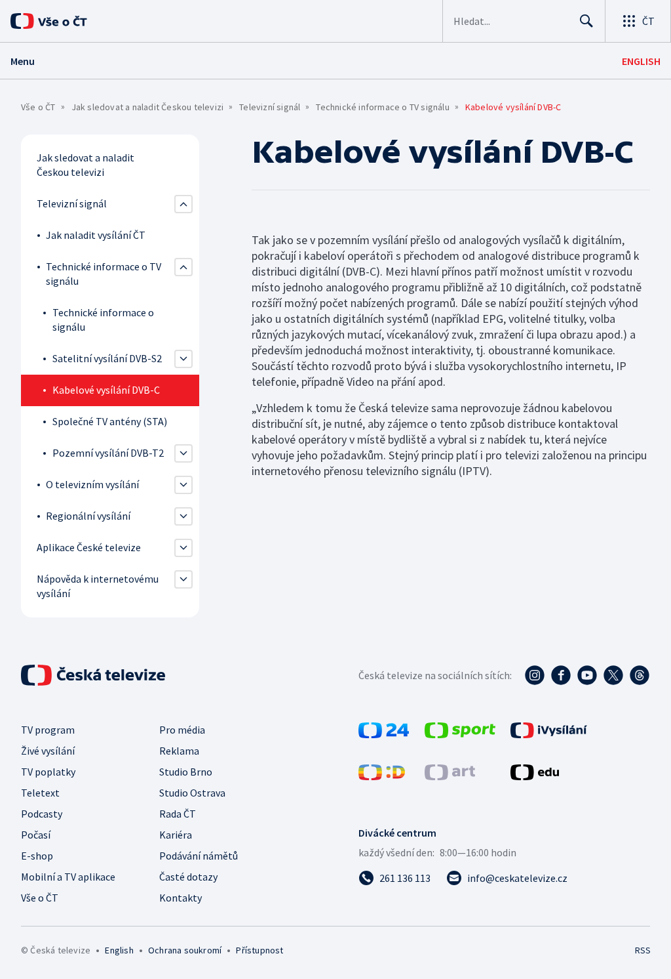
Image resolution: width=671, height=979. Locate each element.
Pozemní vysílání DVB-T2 (108, 452)
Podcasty (41, 813)
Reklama (179, 750)
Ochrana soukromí (184, 950)
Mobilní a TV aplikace (68, 876)
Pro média (182, 729)
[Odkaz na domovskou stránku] (65, 21)
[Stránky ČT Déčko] (381, 775)
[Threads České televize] (639, 675)
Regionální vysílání (88, 515)
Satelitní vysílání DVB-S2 (107, 358)
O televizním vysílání (92, 484)
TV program (48, 729)
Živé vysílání (48, 750)
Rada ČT (177, 813)
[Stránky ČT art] (450, 775)
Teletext (40, 792)
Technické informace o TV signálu (382, 107)
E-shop (37, 855)
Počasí (35, 834)
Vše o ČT (38, 107)
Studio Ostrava (192, 792)
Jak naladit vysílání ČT (95, 234)
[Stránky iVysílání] (548, 733)
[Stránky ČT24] (383, 733)
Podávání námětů (198, 855)
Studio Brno (185, 771)
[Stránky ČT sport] (460, 733)
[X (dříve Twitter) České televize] (613, 675)
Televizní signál (269, 107)
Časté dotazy (188, 876)
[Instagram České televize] (534, 675)
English (119, 950)
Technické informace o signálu (103, 319)
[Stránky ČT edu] (534, 775)
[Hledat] (586, 21)
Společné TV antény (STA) (109, 421)
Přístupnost (259, 950)
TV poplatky (48, 771)
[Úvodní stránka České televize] (94, 675)
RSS (642, 950)
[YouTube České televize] (587, 675)
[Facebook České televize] (560, 675)
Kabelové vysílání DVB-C (106, 389)
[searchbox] (511, 21)
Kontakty (180, 897)
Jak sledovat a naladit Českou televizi (147, 107)
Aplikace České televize (89, 547)
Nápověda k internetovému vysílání (98, 586)
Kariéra (175, 834)
